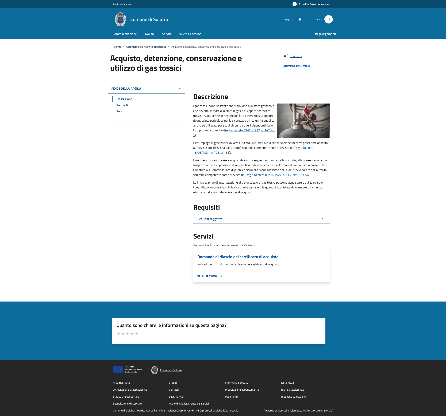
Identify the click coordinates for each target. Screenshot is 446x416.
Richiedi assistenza (292, 389)
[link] (210, 276)
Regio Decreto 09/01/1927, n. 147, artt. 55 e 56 (277, 174)
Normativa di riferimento (297, 65)
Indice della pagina (126, 88)
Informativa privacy (236, 383)
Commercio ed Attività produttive (146, 47)
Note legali (287, 383)
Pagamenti (231, 396)
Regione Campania (122, 4)
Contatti (174, 389)
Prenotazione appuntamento (242, 389)
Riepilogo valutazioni (293, 396)
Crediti (173, 383)
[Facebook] (298, 19)
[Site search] (328, 19)
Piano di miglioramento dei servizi (189, 403)
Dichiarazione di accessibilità (130, 389)
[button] (310, 4)
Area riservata (121, 383)
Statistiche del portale (126, 396)
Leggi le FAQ (176, 396)
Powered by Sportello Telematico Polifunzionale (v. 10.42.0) (298, 410)
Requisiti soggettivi (209, 218)
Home (117, 47)
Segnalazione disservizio (127, 403)
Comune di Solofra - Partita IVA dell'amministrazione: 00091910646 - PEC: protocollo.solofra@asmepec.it (175, 410)
